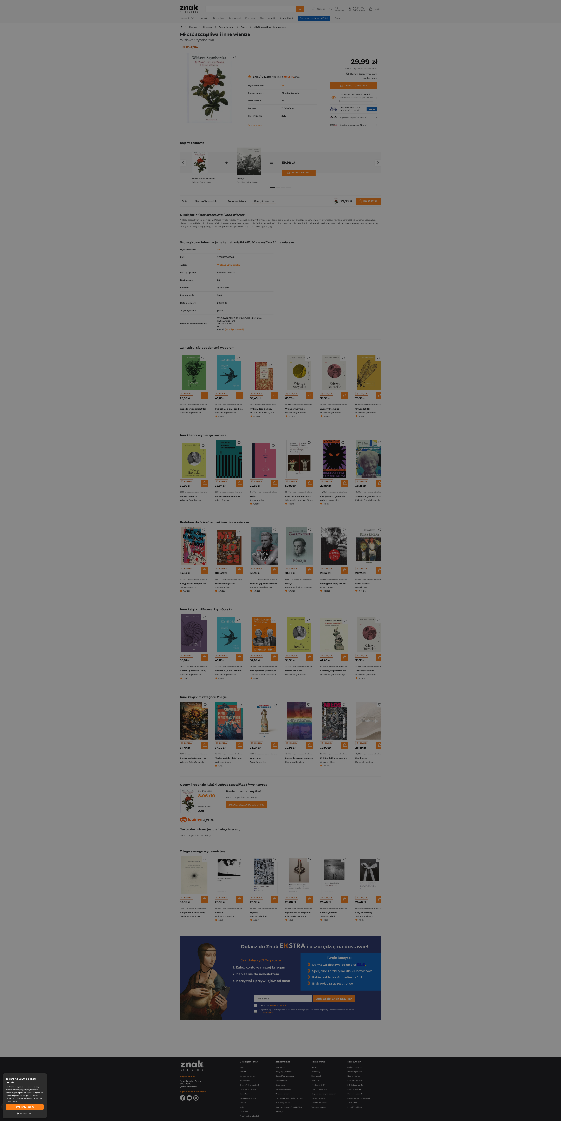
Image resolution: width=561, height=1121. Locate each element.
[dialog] (25, 1095)
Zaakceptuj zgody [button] (25, 1107)
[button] (25, 1113)
